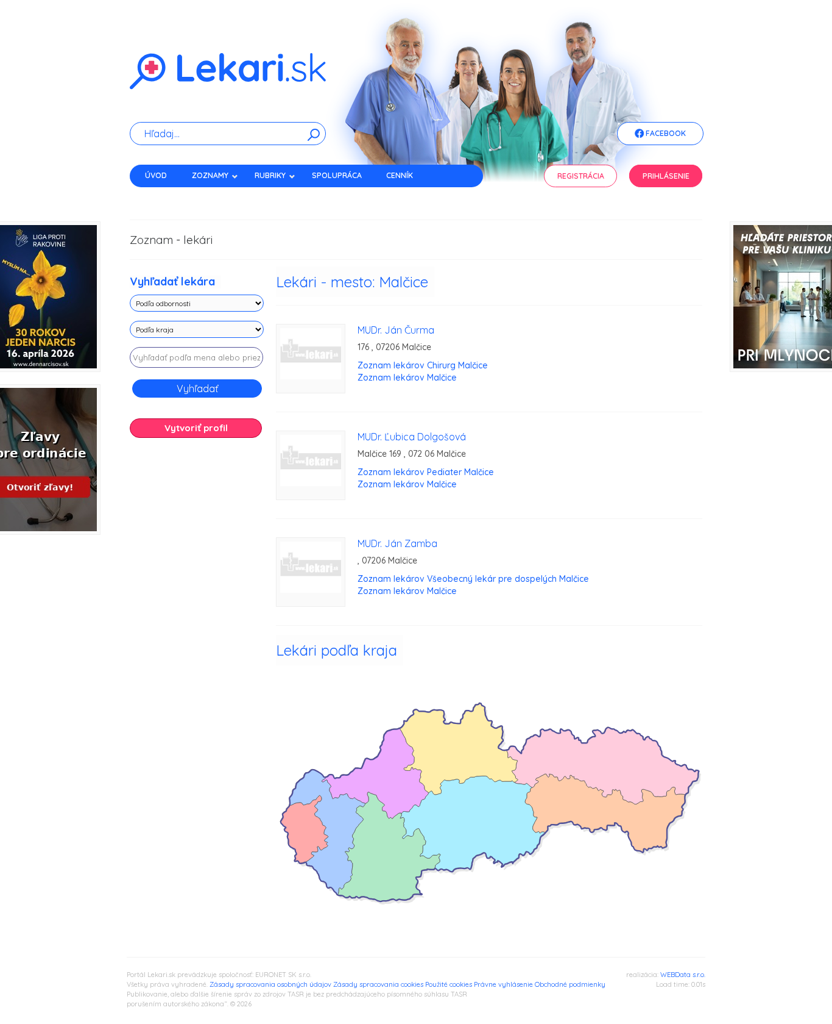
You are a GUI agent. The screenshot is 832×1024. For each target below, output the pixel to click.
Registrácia (580, 176)
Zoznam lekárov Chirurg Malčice (423, 365)
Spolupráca (337, 175)
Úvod (156, 175)
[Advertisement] (197, 639)
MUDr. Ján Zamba (397, 543)
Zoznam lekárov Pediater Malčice (426, 472)
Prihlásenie (666, 176)
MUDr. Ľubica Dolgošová (412, 437)
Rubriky (270, 175)
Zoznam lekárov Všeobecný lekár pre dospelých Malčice (473, 578)
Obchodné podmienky (570, 984)
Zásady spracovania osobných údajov (270, 984)
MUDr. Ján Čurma (396, 330)
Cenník (399, 175)
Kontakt (162, 196)
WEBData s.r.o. (682, 974)
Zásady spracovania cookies (378, 984)
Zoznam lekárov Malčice (407, 377)
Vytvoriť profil (196, 428)
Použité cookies (448, 984)
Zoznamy (210, 175)
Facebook (665, 133)
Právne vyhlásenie (503, 984)
